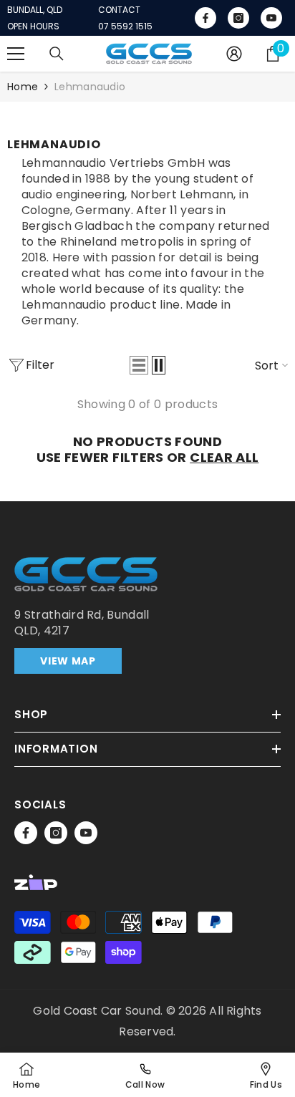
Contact (119, 10)
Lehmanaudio (89, 86)
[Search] (56, 53)
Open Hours (33, 26)
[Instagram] (55, 832)
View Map (68, 661)
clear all (224, 457)
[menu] (15, 53)
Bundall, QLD (34, 10)
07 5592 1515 (125, 26)
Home (22, 86)
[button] (139, 365)
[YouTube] (85, 832)
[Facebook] (25, 832)
